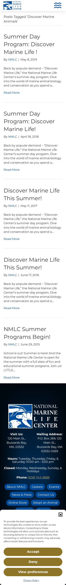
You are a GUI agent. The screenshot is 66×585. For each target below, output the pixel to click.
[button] (60, 514)
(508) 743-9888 (39, 477)
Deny (33, 562)
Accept (33, 552)
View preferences (33, 572)
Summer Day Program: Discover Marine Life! (29, 121)
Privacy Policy (31, 580)
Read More (12, 92)
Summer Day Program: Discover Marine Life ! (29, 44)
